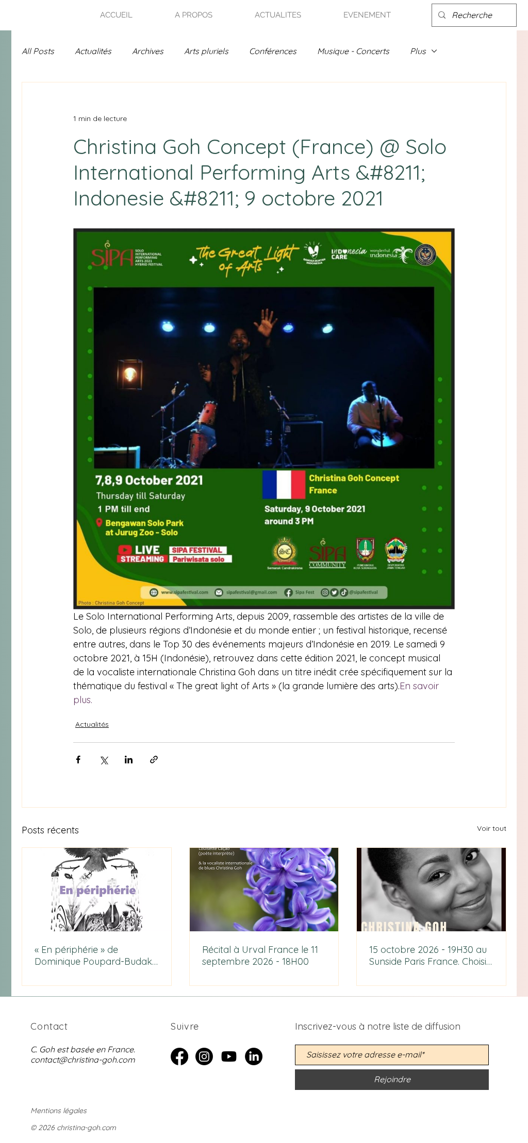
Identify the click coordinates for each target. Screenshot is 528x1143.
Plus (418, 51)
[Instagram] (204, 1056)
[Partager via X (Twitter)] (103, 759)
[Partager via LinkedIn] (129, 759)
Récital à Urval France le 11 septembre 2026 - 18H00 (260, 955)
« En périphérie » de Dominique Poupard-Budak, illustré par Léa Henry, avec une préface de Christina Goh (94, 955)
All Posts (38, 51)
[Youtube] (229, 1056)
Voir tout (491, 828)
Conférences (272, 51)
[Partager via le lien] (154, 759)
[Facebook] (179, 1056)
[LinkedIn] (253, 1056)
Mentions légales (58, 1110)
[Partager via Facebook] (78, 759)
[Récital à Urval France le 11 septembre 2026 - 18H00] (264, 889)
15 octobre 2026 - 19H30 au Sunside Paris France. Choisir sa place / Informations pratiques (429, 955)
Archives (147, 51)
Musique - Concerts (353, 51)
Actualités (93, 51)
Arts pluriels (206, 51)
